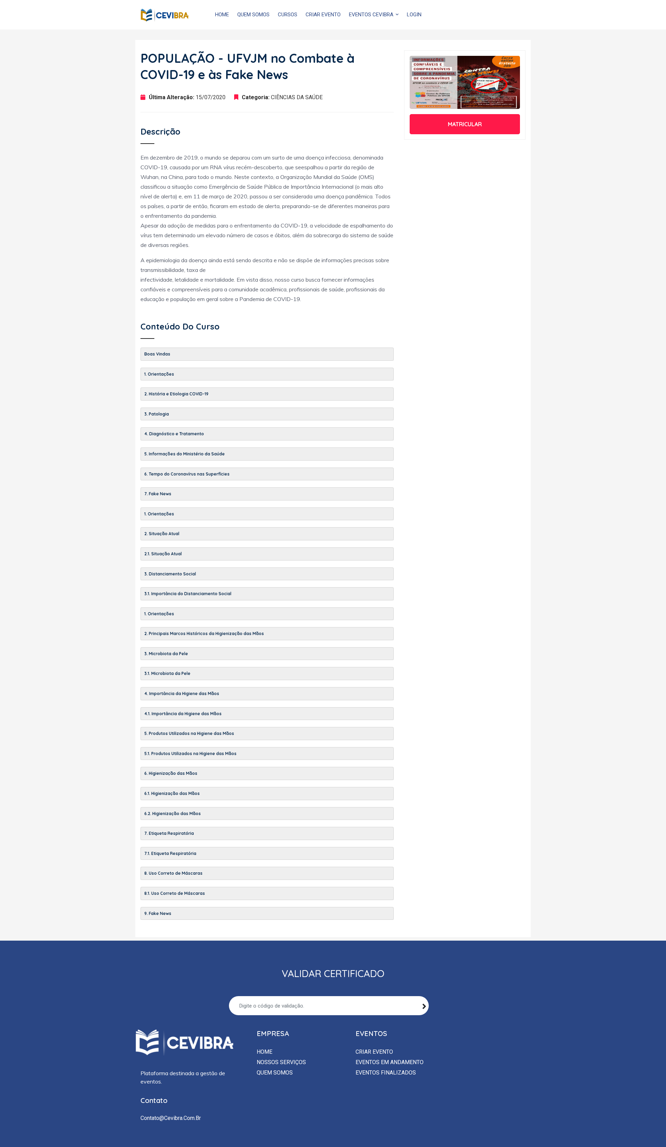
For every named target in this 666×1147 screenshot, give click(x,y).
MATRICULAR (465, 124)
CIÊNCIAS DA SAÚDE (297, 97)
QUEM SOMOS (253, 14)
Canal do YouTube (468, 14)
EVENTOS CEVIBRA (372, 14)
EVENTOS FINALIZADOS (386, 1072)
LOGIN (414, 14)
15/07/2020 (210, 97)
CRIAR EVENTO (323, 14)
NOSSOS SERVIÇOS (281, 1062)
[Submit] (424, 1005)
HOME (222, 14)
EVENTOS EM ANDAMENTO (390, 1062)
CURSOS (287, 14)
